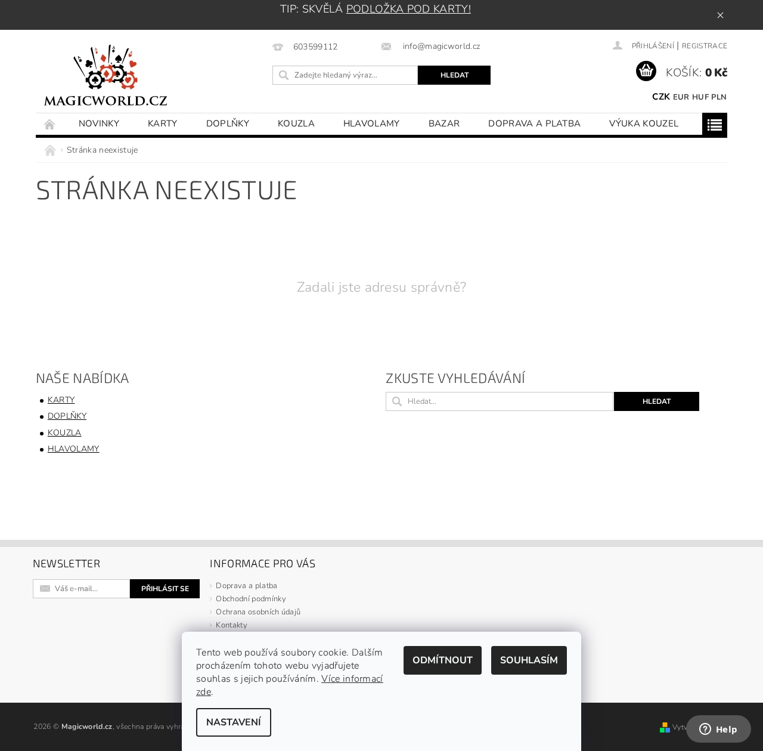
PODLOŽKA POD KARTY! (408, 9)
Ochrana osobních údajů (258, 612)
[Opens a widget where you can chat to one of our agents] (718, 730)
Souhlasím (529, 660)
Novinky (99, 123)
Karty (163, 123)
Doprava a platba (534, 123)
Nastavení (233, 722)
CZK (661, 97)
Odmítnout (442, 660)
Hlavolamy (371, 123)
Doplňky (227, 123)
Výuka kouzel (643, 123)
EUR (681, 97)
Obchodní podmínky (251, 599)
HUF (700, 97)
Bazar (444, 123)
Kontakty (231, 625)
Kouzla (296, 123)
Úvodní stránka (50, 123)
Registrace (704, 46)
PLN (719, 97)
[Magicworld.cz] (106, 77)
